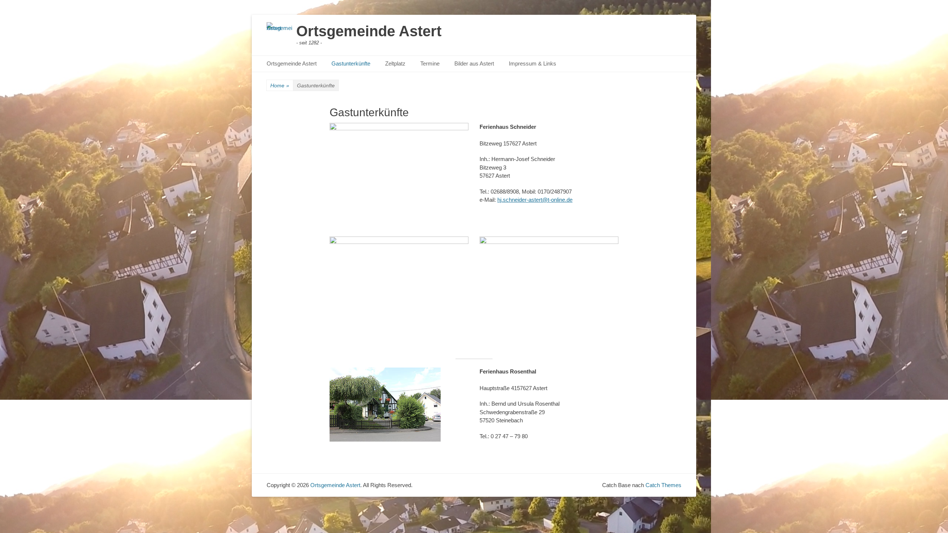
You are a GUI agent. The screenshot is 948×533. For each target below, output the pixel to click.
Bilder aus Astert (474, 63)
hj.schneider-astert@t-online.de (535, 200)
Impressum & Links (532, 63)
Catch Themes (663, 485)
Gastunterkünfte (350, 63)
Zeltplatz (395, 63)
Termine (430, 63)
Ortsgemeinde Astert (368, 31)
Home (279, 85)
